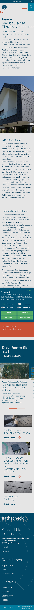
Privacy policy (28, 290)
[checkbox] (3, 304)
